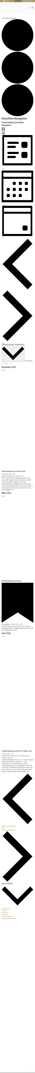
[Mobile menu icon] (32, 8)
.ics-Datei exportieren (7, 916)
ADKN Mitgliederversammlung (11, 581)
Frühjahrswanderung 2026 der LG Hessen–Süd (17, 751)
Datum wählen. (29, 361)
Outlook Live (5, 914)
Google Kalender (6, 908)
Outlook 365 (5, 912)
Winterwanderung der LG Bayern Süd (13, 471)
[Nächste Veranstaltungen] (17, 341)
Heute (3, 343)
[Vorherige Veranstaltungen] (17, 289)
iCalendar (4, 910)
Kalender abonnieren (7, 883)
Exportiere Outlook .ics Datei (9, 918)
